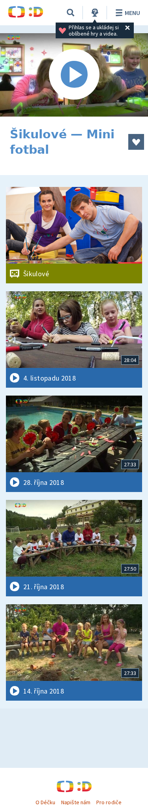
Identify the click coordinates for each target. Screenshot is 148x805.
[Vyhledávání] (70, 12)
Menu (132, 13)
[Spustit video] (74, 75)
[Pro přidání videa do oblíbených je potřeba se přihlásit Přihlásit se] (136, 142)
